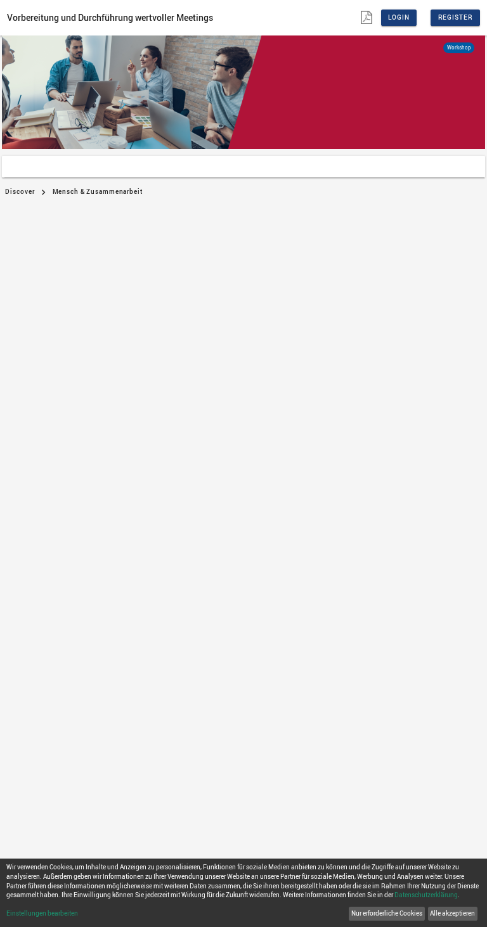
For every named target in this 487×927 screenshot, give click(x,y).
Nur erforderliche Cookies (386, 913)
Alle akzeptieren (452, 913)
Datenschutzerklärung (426, 895)
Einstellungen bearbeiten (42, 913)
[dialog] (243, 893)
